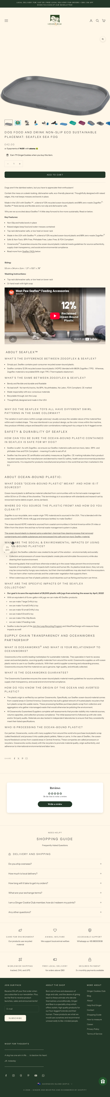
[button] (7, 548)
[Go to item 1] (9, 123)
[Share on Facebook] (14, 758)
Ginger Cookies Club (96, 991)
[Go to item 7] (64, 123)
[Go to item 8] (73, 123)
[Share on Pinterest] (22, 758)
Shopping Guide (94, 1014)
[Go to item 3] (27, 123)
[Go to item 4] (36, 123)
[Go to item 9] (82, 123)
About (90, 1000)
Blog (89, 996)
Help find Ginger (94, 1005)
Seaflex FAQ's (28, 251)
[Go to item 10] (91, 123)
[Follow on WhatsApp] (43, 1075)
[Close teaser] (12, 543)
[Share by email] (26, 758)
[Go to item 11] (100, 123)
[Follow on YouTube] (35, 1075)
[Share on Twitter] (18, 758)
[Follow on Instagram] (13, 1075)
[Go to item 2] (18, 123)
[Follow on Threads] (20, 1075)
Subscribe (15, 1018)
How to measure (94, 1019)
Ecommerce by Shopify (74, 1090)
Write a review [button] (55, 804)
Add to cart (55, 175)
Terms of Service (94, 1034)
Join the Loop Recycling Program (47, 626)
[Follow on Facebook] (6, 1075)
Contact (90, 1010)
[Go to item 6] (54, 123)
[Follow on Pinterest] (28, 1075)
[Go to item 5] (45, 123)
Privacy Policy (93, 1029)
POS (54, 1090)
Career (90, 1024)
